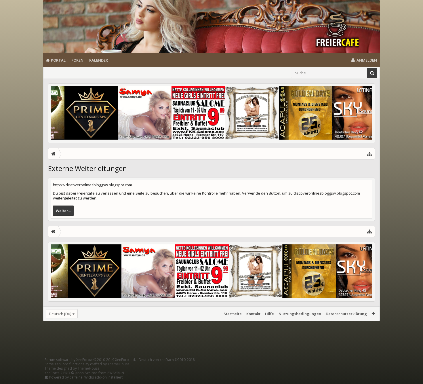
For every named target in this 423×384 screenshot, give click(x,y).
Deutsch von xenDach (167, 359)
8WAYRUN (115, 372)
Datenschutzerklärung (346, 313)
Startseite (233, 313)
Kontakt (253, 313)
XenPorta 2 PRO (57, 372)
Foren (77, 60)
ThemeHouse (118, 364)
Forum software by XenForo (90, 359)
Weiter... (63, 210)
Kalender (98, 60)
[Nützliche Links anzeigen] (369, 153)
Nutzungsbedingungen (300, 313)
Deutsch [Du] (60, 313)
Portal (58, 60)
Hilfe (269, 313)
